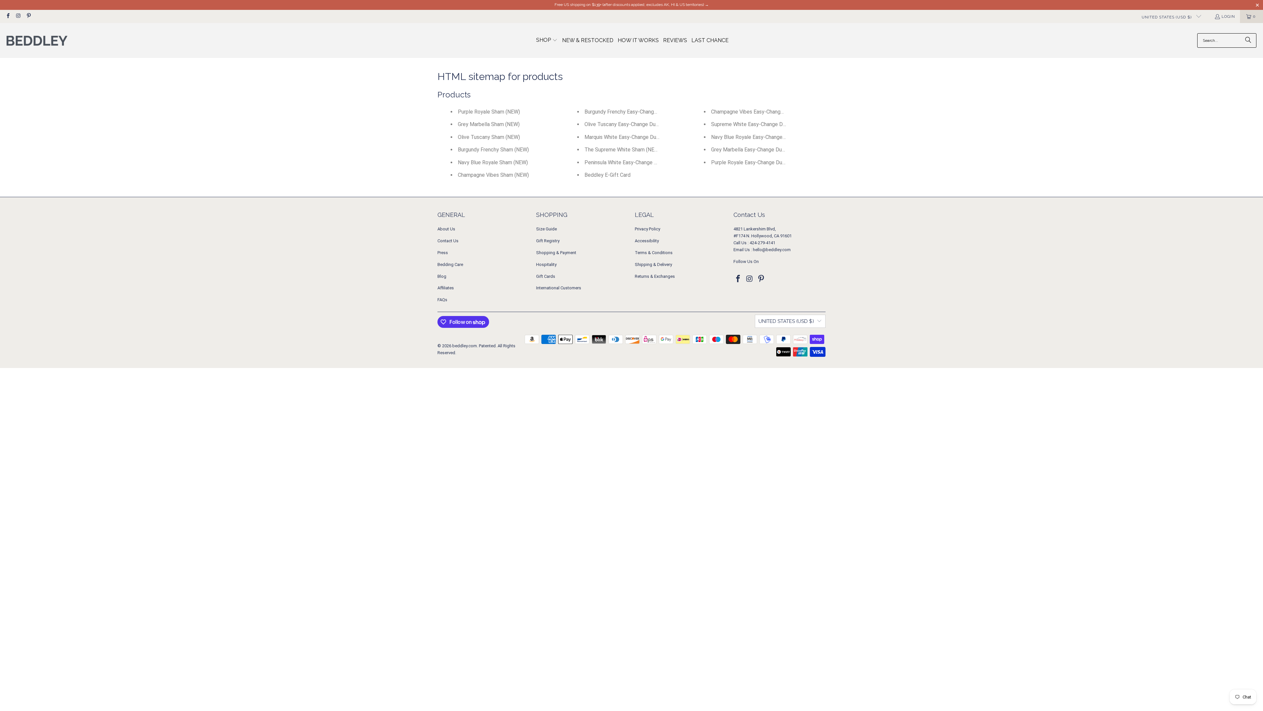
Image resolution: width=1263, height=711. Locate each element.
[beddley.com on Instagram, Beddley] (18, 16)
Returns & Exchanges (655, 276)
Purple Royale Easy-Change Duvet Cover (758, 162)
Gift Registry (547, 240)
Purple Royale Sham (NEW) (489, 112)
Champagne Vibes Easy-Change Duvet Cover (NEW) (770, 112)
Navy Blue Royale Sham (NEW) (493, 162)
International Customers (558, 287)
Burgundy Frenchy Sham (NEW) (493, 149)
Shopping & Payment (556, 252)
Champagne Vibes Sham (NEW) (493, 175)
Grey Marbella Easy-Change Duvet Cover (758, 149)
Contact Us (447, 240)
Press (442, 252)
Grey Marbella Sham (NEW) (489, 124)
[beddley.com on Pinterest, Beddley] (28, 16)
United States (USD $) (1167, 17)
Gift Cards (545, 276)
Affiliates (445, 287)
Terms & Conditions (654, 252)
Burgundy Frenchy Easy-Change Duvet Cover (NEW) (643, 112)
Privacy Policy (647, 228)
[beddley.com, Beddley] (37, 40)
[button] (546, 40)
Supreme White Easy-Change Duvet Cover (759, 124)
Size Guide (546, 228)
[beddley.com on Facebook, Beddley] (8, 16)
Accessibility (647, 240)
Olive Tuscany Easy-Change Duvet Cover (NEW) (639, 124)
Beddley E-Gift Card (607, 175)
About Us (446, 228)
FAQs (442, 299)
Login (1228, 16)
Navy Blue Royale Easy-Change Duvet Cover (762, 137)
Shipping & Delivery (653, 264)
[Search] (1248, 40)
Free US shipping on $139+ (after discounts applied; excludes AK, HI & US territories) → (632, 4)
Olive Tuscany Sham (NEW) (489, 137)
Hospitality (546, 264)
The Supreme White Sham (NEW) (622, 149)
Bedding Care (450, 264)
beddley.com (464, 345)
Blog (441, 276)
